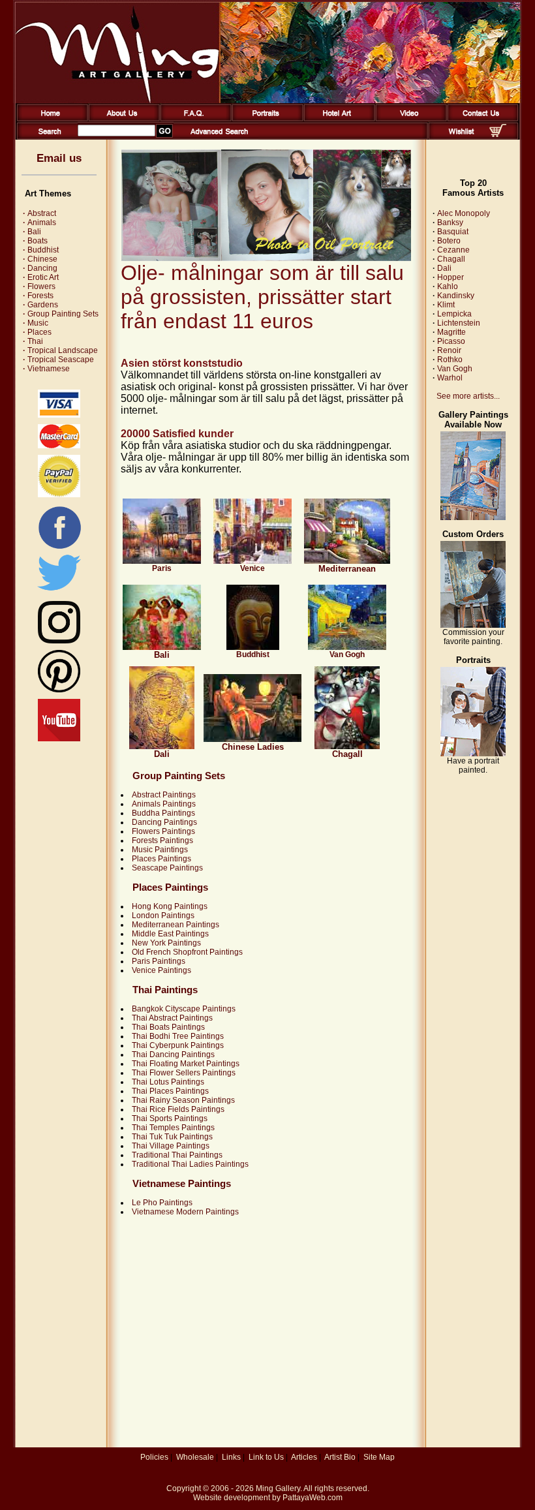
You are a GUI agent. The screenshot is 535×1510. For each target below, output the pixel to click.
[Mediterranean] (347, 561)
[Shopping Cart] (497, 134)
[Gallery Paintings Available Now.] (473, 517)
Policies (154, 1457)
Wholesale (195, 1457)
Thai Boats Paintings (168, 1027)
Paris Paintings (158, 961)
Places (37, 332)
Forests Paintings (162, 840)
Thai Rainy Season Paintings (183, 1100)
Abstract (39, 213)
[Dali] (161, 746)
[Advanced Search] (219, 137)
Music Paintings (160, 849)
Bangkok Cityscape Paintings (184, 1008)
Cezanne (453, 249)
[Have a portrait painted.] (473, 753)
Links (231, 1457)
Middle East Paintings (170, 933)
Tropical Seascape (58, 359)
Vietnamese (46, 368)
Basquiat (452, 231)
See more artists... (468, 396)
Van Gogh (347, 654)
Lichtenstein (458, 323)
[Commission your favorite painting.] (473, 625)
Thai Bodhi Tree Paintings (178, 1036)
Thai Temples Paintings (173, 1127)
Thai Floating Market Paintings (185, 1063)
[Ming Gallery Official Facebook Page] (59, 548)
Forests (38, 295)
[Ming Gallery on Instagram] (59, 640)
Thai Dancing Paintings (173, 1054)
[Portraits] (265, 118)
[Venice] (252, 561)
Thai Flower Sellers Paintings (184, 1072)
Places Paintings (161, 858)
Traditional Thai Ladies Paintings (190, 1164)
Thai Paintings (165, 989)
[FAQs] (193, 118)
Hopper (450, 277)
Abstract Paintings (164, 794)
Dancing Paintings (164, 822)
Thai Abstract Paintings (172, 1018)
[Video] (408, 118)
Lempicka (454, 313)
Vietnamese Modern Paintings (185, 1211)
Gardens (40, 304)
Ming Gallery (278, 1488)
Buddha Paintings (163, 813)
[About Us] (121, 118)
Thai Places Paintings (170, 1091)
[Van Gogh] (347, 647)
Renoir (449, 350)
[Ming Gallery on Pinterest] (59, 689)
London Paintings (163, 915)
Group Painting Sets (61, 313)
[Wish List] (461, 137)
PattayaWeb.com (313, 1497)
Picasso (451, 341)
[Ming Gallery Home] (50, 118)
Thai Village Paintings (170, 1145)
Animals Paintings (164, 804)
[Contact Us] (480, 118)
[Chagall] (347, 746)
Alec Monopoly (463, 213)
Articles (304, 1457)
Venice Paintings (161, 970)
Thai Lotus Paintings (168, 1081)
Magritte (451, 332)
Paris (162, 568)
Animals (39, 222)
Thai (33, 341)
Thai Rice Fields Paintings (178, 1109)
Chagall (451, 259)
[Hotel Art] (337, 118)
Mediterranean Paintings (175, 924)
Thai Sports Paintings (169, 1118)
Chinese (40, 259)
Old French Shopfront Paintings (187, 952)
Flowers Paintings (163, 831)
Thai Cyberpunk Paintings (178, 1045)
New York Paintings (166, 943)
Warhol (450, 377)
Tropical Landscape (60, 350)
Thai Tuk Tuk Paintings (172, 1136)
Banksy (450, 222)
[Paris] (162, 561)
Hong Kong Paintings (169, 906)
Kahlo (447, 286)
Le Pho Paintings (162, 1202)
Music (35, 323)
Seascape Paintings (167, 867)
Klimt (446, 304)
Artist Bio (340, 1457)
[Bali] (162, 647)
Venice (252, 568)
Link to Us (266, 1457)
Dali (444, 268)
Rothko (450, 359)
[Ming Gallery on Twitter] (59, 591)
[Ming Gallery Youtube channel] (59, 738)
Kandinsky (455, 295)
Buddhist (41, 249)
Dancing (40, 268)
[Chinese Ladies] (252, 739)
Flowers (39, 286)
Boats (35, 240)
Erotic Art (41, 277)
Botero (449, 240)
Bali (32, 231)
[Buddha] (252, 647)
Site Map (379, 1457)
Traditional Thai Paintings (177, 1155)
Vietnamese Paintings (181, 1183)
